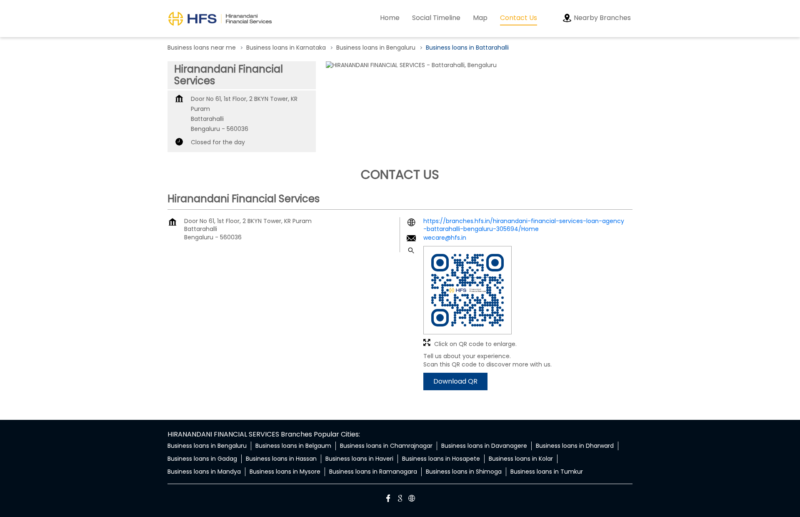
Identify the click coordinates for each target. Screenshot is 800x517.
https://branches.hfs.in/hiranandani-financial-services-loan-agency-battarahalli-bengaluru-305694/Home (523, 225)
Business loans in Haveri (359, 458)
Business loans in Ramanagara (373, 471)
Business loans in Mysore (285, 471)
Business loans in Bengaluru (207, 446)
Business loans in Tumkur (546, 471)
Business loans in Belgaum (293, 446)
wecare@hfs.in (444, 237)
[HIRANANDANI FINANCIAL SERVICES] (220, 18)
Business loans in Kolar (521, 458)
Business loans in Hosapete (441, 458)
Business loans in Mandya (204, 471)
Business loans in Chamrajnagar (386, 446)
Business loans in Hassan (281, 458)
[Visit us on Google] (400, 499)
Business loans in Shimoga (464, 471)
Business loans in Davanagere (484, 446)
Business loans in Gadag (202, 458)
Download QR (455, 381)
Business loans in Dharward (575, 446)
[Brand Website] (412, 499)
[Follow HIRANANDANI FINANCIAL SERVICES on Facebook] (388, 499)
